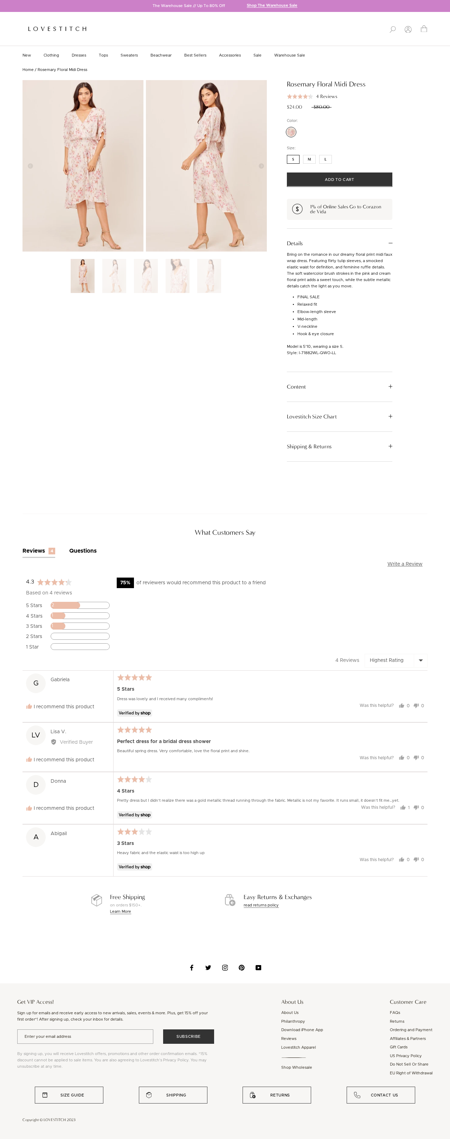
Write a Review (405, 564)
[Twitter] (208, 967)
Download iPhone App (302, 1030)
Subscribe (188, 1037)
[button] (312, 96)
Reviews (288, 1039)
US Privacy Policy (406, 1056)
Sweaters (129, 55)
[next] (444, 6)
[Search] (392, 28)
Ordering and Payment (411, 1030)
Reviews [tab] (37, 551)
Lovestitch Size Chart (312, 416)
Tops (103, 55)
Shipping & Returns (309, 446)
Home (28, 70)
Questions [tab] (83, 551)
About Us (289, 1013)
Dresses (79, 55)
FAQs (395, 1013)
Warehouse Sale (289, 55)
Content (296, 386)
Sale (257, 55)
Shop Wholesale (296, 1067)
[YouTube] (259, 967)
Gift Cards (398, 1047)
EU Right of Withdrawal (411, 1073)
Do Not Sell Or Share (409, 1064)
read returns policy (261, 905)
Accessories (230, 55)
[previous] (5, 6)
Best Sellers (195, 55)
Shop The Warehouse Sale (272, 5)
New (26, 55)
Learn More (120, 911)
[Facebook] (192, 967)
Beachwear (161, 55)
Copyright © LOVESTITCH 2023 (49, 1120)
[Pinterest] (242, 967)
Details (295, 243)
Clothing (51, 55)
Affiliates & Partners (408, 1039)
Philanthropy (293, 1021)
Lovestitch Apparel (298, 1047)
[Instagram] (225, 967)
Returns (397, 1021)
